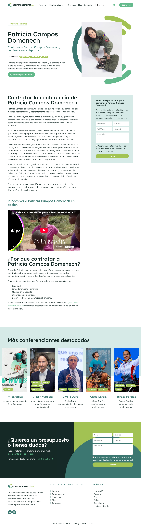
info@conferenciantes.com (21, 454)
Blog (80, 5)
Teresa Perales (73, 396)
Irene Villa (101, 396)
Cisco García (46, 396)
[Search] (114, 5)
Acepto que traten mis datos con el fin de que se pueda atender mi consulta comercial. (111, 148)
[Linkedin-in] (10, 512)
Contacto (88, 5)
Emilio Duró (18, 396)
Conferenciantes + (57, 5)
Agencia (42, 5)
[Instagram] (14, 512)
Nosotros (72, 5)
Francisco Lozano (129, 396)
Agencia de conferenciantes (66, 484)
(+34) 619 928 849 (44, 459)
